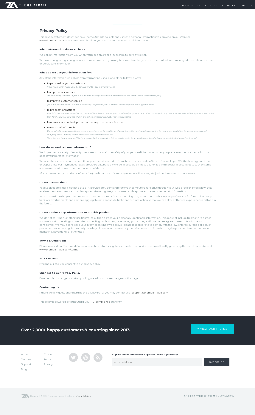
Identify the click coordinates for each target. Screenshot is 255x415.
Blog (24, 369)
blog (231, 5)
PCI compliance (100, 301)
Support (216, 5)
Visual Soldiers (83, 396)
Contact (245, 5)
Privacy (48, 364)
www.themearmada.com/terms (58, 249)
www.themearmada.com (54, 40)
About (201, 5)
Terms (47, 359)
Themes (187, 5)
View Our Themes (213, 328)
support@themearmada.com (150, 292)
